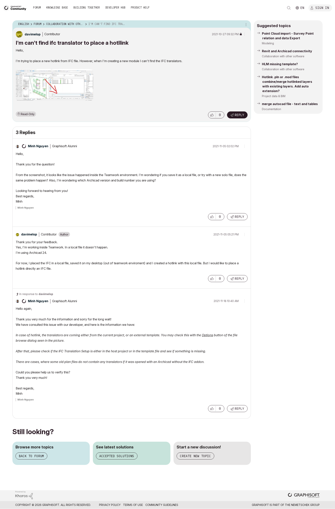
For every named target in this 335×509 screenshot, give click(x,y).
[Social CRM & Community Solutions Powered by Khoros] (24, 494)
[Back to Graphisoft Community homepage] (16, 7)
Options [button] (245, 24)
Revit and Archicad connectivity (287, 51)
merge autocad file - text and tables (290, 104)
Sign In (322, 7)
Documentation (271, 109)
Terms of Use (133, 504)
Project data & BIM (273, 96)
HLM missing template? (280, 64)
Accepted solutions (116, 456)
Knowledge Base (57, 7)
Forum (37, 7)
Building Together (86, 7)
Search (289, 8)
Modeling (268, 43)
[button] (212, 115)
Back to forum (31, 456)
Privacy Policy (110, 504)
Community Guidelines (161, 504)
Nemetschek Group (305, 504)
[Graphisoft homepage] (304, 495)
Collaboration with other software (283, 56)
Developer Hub (115, 7)
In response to (36, 294)
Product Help (140, 7)
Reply (239, 115)
